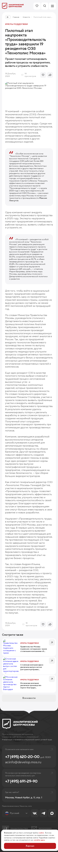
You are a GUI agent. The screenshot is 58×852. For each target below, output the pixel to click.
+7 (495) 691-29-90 (21, 781)
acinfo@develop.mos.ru (23, 762)
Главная (16, 17)
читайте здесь (39, 840)
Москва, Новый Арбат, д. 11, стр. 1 (23, 797)
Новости (26, 17)
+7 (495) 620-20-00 (28, 756)
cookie (41, 833)
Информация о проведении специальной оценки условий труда (27, 739)
